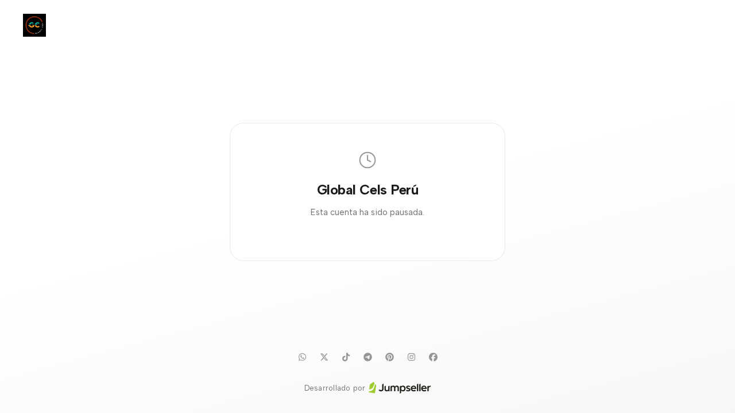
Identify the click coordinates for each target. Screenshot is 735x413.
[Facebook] (433, 357)
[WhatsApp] (302, 357)
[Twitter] (324, 357)
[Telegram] (367, 357)
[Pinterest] (389, 357)
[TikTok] (345, 357)
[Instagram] (411, 357)
